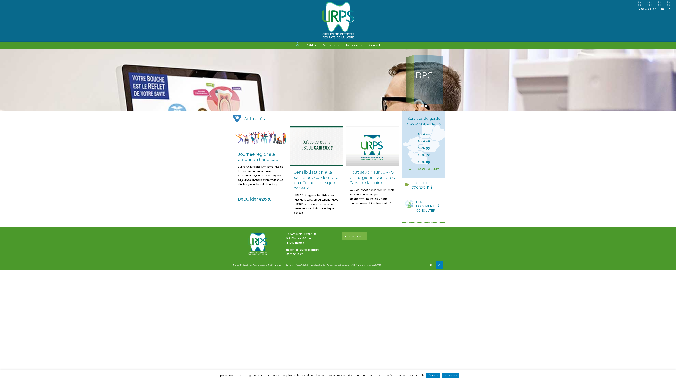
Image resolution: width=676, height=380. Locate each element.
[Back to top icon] (439, 265)
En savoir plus (450, 375)
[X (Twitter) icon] (431, 265)
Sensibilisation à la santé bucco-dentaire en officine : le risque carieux (316, 180)
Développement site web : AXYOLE (341, 265)
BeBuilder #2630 (255, 199)
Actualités (254, 118)
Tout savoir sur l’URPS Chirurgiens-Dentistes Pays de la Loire (372, 177)
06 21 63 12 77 (649, 9)
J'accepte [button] (433, 375)
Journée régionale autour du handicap (258, 156)
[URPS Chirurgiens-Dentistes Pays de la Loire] (338, 20)
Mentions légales (318, 265)
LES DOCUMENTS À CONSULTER (427, 206)
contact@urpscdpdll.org (304, 250)
